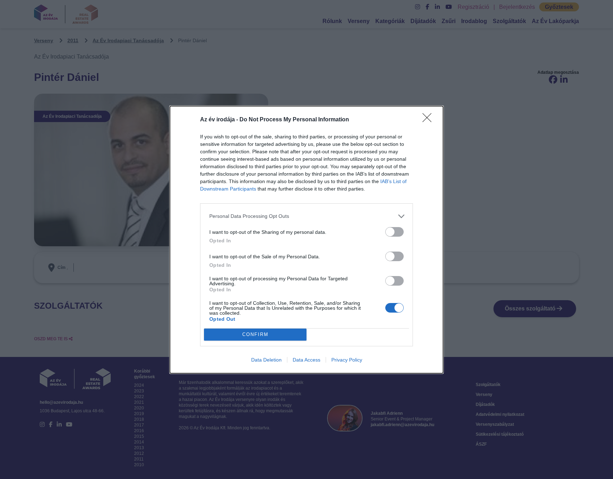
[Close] (429, 120)
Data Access (306, 360)
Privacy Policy (346, 360)
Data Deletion (266, 360)
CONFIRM (255, 334)
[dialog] (306, 239)
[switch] (394, 232)
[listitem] (306, 216)
